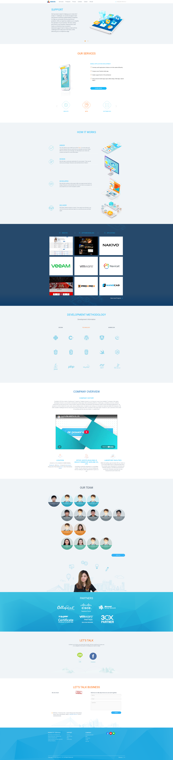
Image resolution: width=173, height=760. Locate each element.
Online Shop (69, 739)
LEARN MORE (98, 88)
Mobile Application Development (54, 736)
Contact (80, 1)
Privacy (68, 734)
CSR (86, 736)
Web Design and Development (54, 734)
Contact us (87, 738)
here (80, 147)
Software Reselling (51, 740)
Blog (68, 737)
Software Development (52, 737)
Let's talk (87, 741)
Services (61, 1)
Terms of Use (69, 736)
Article (91, 1)
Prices (74, 1)
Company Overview (89, 734)
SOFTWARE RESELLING (88, 233)
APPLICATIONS (111, 233)
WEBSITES (65, 233)
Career (86, 1)
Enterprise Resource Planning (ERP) (55, 739)
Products (67, 1)
